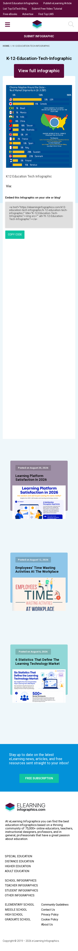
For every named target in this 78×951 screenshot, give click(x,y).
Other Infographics (19, 895)
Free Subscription (39, 778)
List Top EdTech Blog (15, 8)
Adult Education (17, 871)
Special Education (18, 856)
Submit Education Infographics (20, 3)
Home (6, 46)
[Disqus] (39, 291)
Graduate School (18, 919)
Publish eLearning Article (57, 3)
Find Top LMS (46, 14)
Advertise (27, 14)
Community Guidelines (55, 904)
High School (14, 914)
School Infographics (20, 880)
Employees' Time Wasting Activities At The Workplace (37, 570)
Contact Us (48, 909)
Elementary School (19, 904)
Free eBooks (10, 14)
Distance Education (19, 861)
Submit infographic (39, 36)
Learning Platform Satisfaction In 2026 (31, 478)
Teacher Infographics (21, 885)
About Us (47, 924)
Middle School (16, 909)
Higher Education (18, 866)
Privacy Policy (49, 914)
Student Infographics (21, 890)
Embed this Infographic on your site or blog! (33, 197)
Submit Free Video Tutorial (47, 8)
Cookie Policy (49, 919)
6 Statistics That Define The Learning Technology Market (37, 661)
